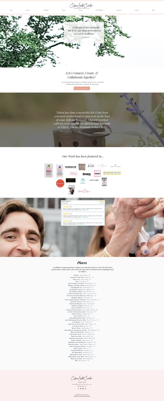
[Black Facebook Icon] (78, 388)
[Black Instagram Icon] (80, 388)
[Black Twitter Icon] (83, 388)
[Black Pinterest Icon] (85, 388)
